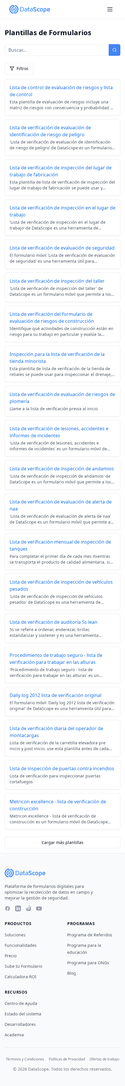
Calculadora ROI (20, 976)
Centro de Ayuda (21, 1003)
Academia (14, 1034)
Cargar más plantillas (62, 842)
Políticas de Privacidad (67, 1059)
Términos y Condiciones (25, 1059)
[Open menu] (110, 9)
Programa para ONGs (88, 962)
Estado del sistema (23, 1014)
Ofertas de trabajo (104, 1059)
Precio (11, 955)
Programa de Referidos (89, 935)
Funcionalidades (21, 945)
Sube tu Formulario (23, 966)
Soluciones (15, 935)
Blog (71, 973)
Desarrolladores (20, 1024)
